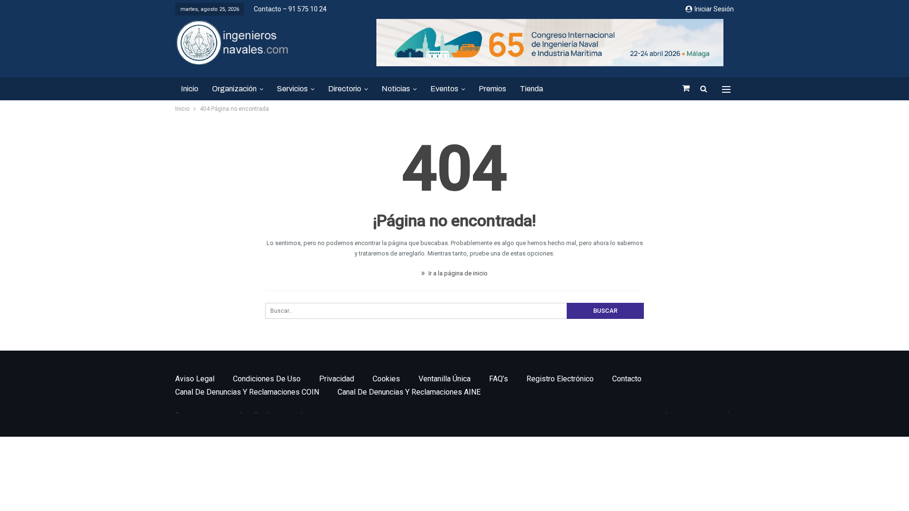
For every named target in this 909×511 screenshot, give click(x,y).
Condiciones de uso (267, 378)
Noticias (396, 89)
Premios (492, 89)
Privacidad (336, 378)
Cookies (386, 378)
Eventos (444, 89)
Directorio (344, 89)
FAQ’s (498, 378)
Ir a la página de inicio (457, 273)
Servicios (292, 89)
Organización (234, 89)
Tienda (531, 89)
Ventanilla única (445, 378)
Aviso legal (194, 378)
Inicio (189, 89)
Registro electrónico (560, 378)
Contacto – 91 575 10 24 (290, 9)
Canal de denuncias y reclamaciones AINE (409, 392)
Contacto (627, 378)
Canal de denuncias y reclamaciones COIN (247, 392)
